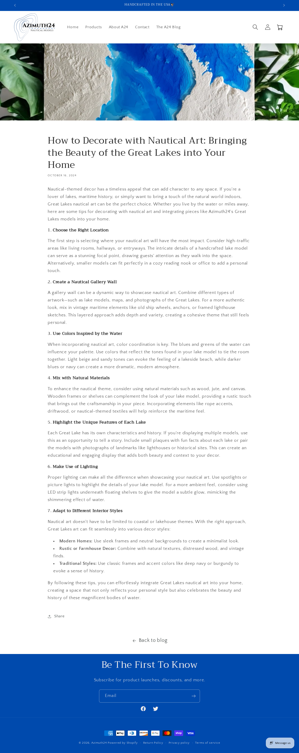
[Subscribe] (193, 696)
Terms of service (207, 742)
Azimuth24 (99, 742)
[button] (255, 27)
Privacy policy (179, 742)
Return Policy (153, 742)
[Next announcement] (284, 5)
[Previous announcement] (15, 5)
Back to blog (153, 640)
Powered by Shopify (123, 742)
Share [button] (59, 616)
